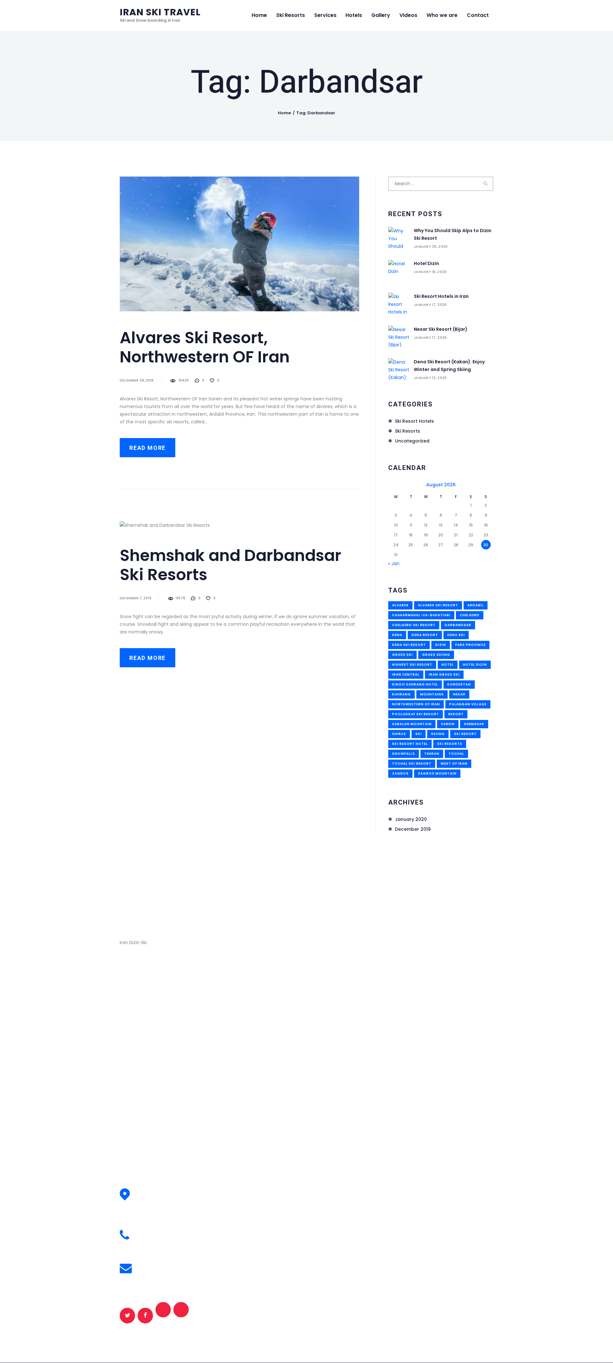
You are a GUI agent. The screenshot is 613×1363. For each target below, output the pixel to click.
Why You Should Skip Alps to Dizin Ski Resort (452, 234)
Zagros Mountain (437, 773)
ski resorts (449, 743)
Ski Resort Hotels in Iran (441, 296)
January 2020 (411, 819)
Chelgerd (470, 615)
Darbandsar (458, 625)
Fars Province (470, 644)
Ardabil (475, 605)
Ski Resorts (407, 431)
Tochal (456, 753)
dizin (440, 644)
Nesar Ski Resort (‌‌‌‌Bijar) (440, 329)
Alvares (400, 605)
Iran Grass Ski (444, 674)
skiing (438, 733)
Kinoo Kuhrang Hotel (415, 684)
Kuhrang (401, 694)
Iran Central (406, 674)
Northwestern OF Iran (416, 704)
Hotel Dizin (426, 263)
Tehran (431, 753)
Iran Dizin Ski (189, 1027)
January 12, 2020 (430, 377)
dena (397, 634)
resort (456, 714)
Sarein (448, 724)
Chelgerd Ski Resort (413, 625)
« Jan (393, 563)
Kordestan (459, 684)
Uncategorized (412, 441)
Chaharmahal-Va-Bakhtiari (421, 615)
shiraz (399, 733)
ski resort (465, 733)
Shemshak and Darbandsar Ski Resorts (230, 565)
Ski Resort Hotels (414, 421)
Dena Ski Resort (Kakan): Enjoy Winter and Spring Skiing (449, 366)
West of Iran (454, 763)
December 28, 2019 (137, 380)
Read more (147, 448)
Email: (146, 1264)
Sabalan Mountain (412, 724)
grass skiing (436, 654)
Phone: (147, 1231)
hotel (448, 664)
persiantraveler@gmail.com (174, 1272)
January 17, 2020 (430, 304)
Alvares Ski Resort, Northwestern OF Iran (205, 347)
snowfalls (403, 753)
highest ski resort (412, 664)
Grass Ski (402, 654)
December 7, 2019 (135, 598)
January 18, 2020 (430, 271)
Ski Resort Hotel (410, 743)
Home (284, 113)
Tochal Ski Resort (411, 763)
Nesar (459, 694)
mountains (432, 694)
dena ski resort (409, 644)
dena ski (456, 634)
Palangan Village (468, 704)
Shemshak (474, 724)
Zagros (400, 773)
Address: (150, 1190)
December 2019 (413, 829)
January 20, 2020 (431, 246)
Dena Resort (425, 634)
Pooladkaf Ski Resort (415, 714)
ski (418, 733)
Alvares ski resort (438, 605)
